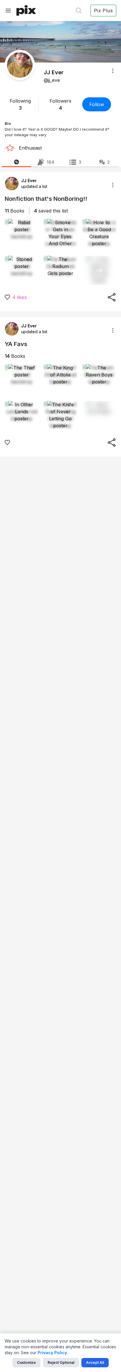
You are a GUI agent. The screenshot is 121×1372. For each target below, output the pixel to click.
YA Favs (16, 344)
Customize (26, 1362)
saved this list (51, 211)
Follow (96, 104)
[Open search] (78, 10)
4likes (19, 297)
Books (14, 211)
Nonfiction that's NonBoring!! (46, 198)
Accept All (95, 1362)
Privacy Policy (52, 1352)
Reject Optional (61, 1362)
